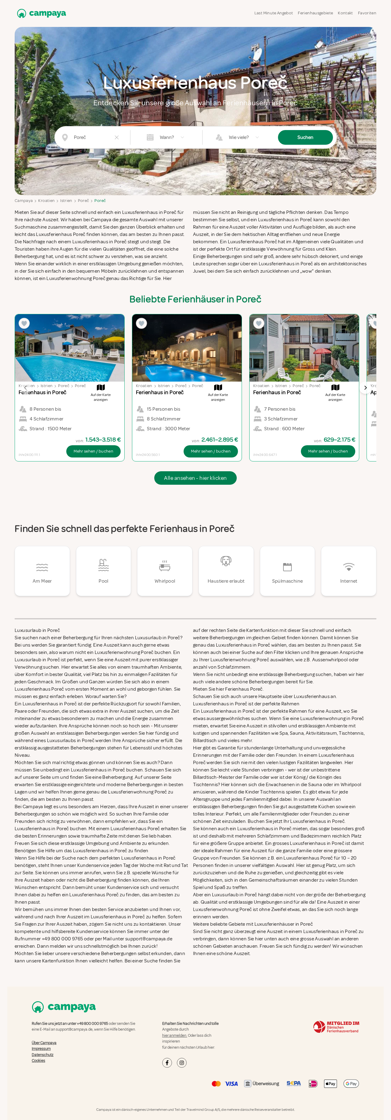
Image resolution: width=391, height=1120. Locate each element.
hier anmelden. (174, 1035)
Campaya (24, 200)
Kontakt (345, 13)
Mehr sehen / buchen (93, 451)
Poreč (83, 200)
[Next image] (365, 388)
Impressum (41, 1048)
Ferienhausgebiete (315, 13)
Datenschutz (42, 1054)
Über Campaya (44, 1042)
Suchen (305, 137)
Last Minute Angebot (273, 13)
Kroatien (46, 200)
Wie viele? (239, 137)
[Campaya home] (40, 13)
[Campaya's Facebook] (167, 1063)
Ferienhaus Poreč (243, 689)
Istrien (66, 200)
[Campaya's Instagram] (182, 1063)
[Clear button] (117, 137)
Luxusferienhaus (312, 696)
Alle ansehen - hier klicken (195, 478)
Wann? (167, 137)
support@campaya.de (74, 1029)
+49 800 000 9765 (92, 1023)
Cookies (38, 1060)
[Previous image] (26, 388)
